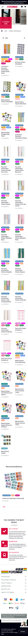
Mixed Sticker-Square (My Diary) (20, 103)
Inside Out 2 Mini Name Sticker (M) (13, 498)
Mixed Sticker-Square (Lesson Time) (20, 422)
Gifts (6, 31)
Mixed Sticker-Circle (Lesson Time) (19, 390)
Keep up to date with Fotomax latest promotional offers (13, 616)
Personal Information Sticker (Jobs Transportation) (6, 299)
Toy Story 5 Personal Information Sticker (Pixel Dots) (5, 70)
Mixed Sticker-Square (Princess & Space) (6, 425)
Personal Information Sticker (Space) (20, 270)
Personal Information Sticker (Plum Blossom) (19, 169)
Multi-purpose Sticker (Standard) (7, 100)
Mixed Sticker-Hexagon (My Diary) (5, 134)
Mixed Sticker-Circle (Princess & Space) (6, 392)
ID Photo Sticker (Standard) (20, 63)
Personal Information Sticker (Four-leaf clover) (20, 203)
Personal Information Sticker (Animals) (20, 298)
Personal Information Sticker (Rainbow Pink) (20, 237)
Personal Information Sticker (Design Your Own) (6, 169)
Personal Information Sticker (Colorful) (6, 330)
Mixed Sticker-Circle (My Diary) (20, 361)
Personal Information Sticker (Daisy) (5, 202)
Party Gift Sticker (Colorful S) (6, 359)
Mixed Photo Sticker (5, 452)
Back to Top (14, 625)
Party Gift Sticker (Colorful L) (20, 329)
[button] (4, 507)
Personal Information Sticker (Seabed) (6, 270)
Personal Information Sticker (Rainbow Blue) (6, 237)
